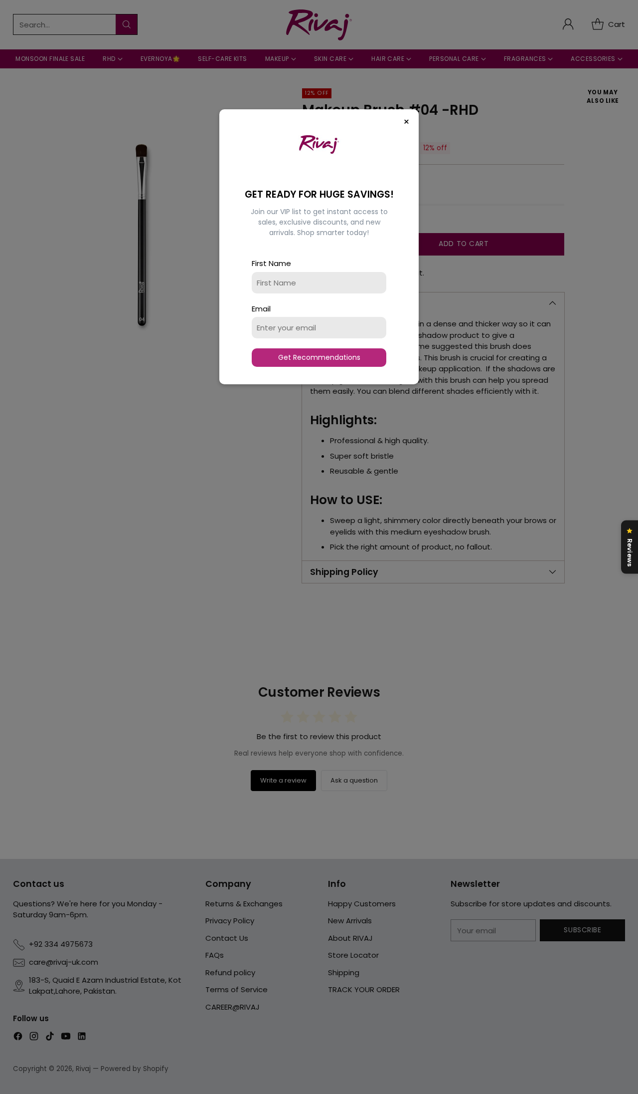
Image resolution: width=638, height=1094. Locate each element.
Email (261, 308)
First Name (271, 263)
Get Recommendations (319, 357)
